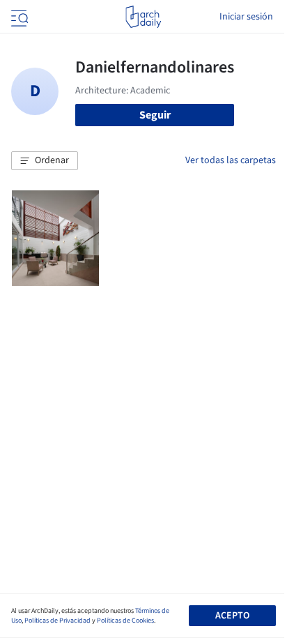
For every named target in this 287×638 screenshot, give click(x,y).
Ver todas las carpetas (230, 160)
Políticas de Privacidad (57, 620)
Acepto (232, 616)
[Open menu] (18, 16)
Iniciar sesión (246, 17)
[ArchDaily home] (143, 17)
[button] (44, 161)
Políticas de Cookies (125, 620)
